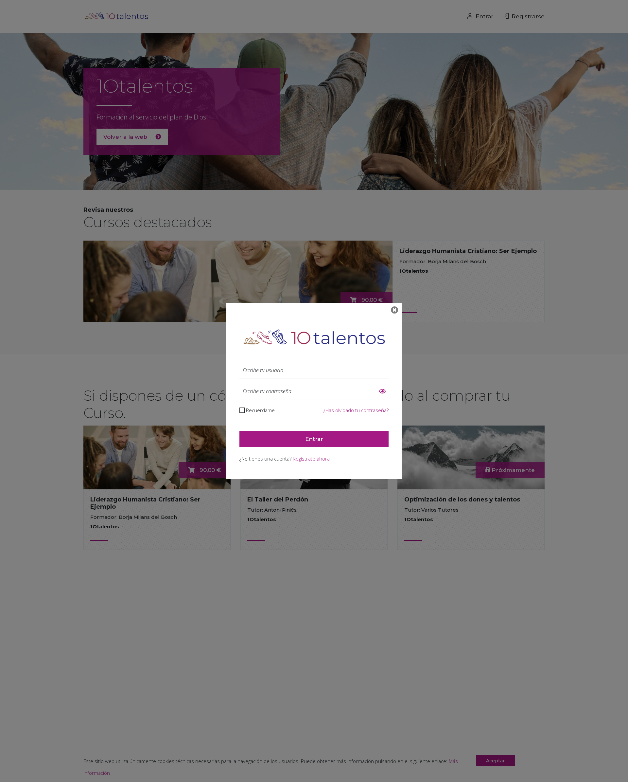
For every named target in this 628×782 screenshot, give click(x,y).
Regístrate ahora (311, 458)
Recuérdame (260, 410)
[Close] (395, 310)
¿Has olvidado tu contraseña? (356, 410)
